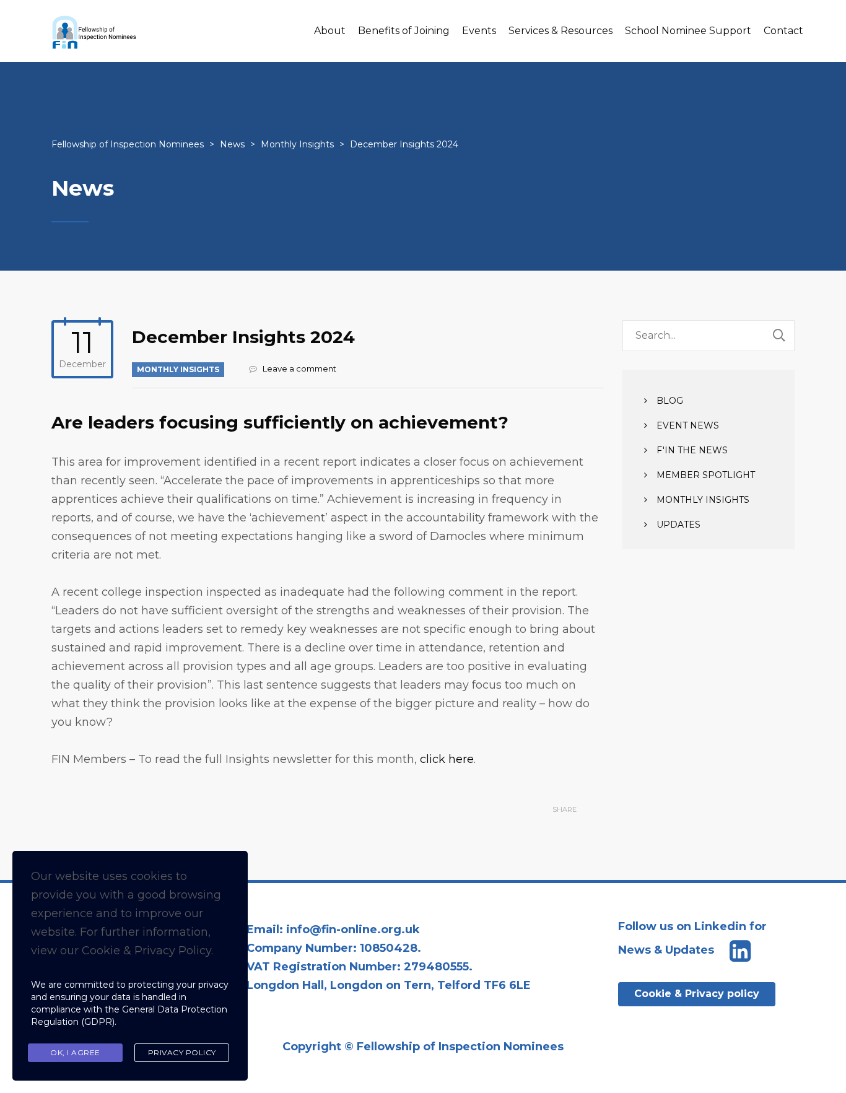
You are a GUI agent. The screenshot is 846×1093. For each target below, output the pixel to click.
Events (479, 31)
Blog (669, 400)
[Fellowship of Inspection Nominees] (94, 31)
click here (447, 759)
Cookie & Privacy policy (696, 993)
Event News (687, 425)
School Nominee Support (688, 31)
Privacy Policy (182, 1052)
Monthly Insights (178, 369)
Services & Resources (560, 31)
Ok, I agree (75, 1052)
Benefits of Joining (404, 31)
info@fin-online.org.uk (353, 929)
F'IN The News (692, 450)
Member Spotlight (705, 475)
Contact (783, 31)
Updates (678, 524)
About (330, 31)
